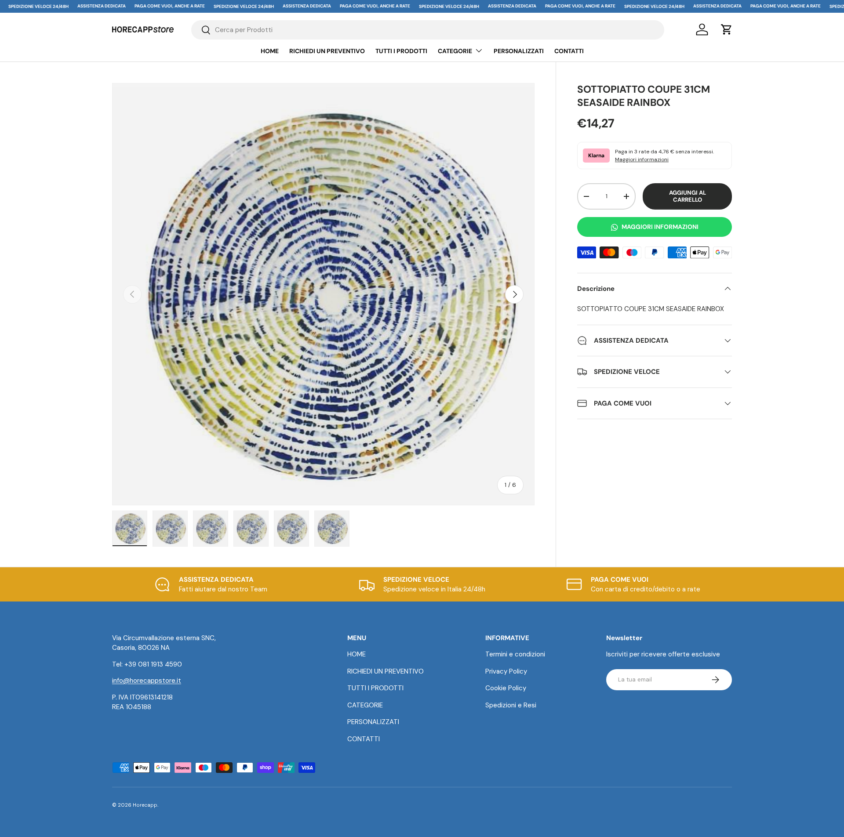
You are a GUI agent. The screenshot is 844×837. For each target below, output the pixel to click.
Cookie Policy (505, 688)
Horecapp (145, 805)
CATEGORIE (455, 51)
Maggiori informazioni (642, 159)
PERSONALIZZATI (519, 51)
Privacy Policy (506, 671)
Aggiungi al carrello (687, 196)
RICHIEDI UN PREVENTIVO (327, 51)
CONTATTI (569, 51)
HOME (270, 51)
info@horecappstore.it (146, 680)
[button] (726, 29)
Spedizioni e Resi (510, 705)
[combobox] (428, 30)
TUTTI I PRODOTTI (401, 51)
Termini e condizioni (515, 654)
